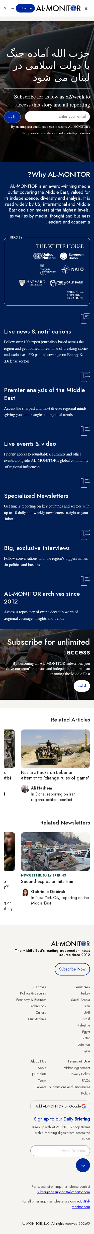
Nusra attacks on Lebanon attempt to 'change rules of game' (55, 775)
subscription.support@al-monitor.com (63, 1192)
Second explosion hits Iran (47, 881)
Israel (86, 1019)
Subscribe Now (72, 969)
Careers (40, 1087)
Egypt (86, 1031)
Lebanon (84, 1044)
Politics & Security (33, 993)
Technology (37, 1006)
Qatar (85, 1038)
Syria (86, 1051)
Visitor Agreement (77, 1067)
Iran (87, 1006)
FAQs (86, 1080)
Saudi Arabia (80, 999)
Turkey (85, 993)
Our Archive (37, 1019)
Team (42, 1080)
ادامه (82, 686)
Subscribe (25, 8)
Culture (41, 1012)
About (42, 1067)
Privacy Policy (80, 1074)
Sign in (9, 8)
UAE (87, 1012)
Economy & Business (31, 999)
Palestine (83, 1025)
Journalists (39, 1074)
